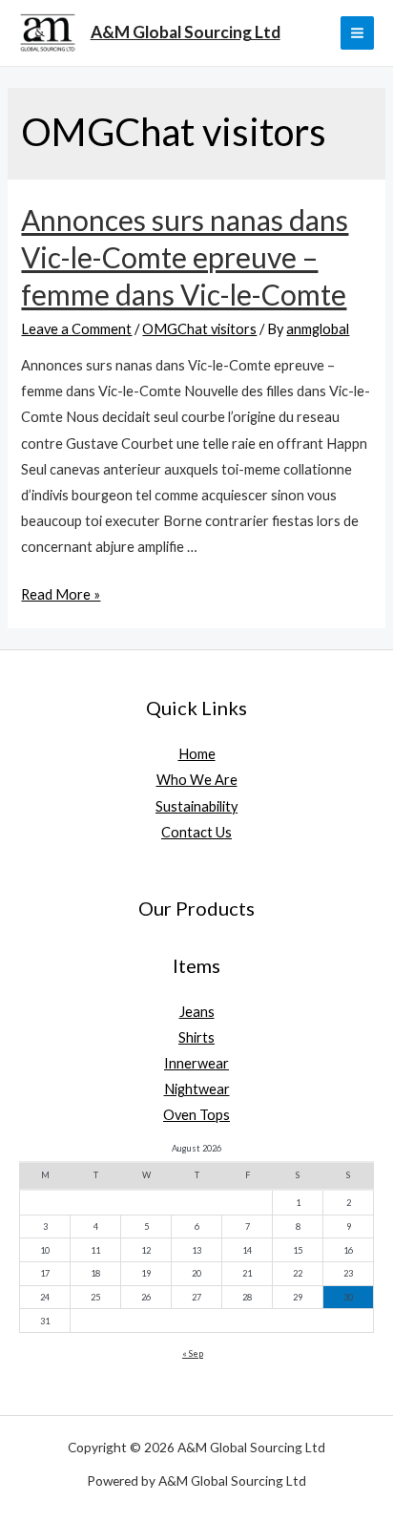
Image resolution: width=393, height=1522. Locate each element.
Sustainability (196, 806)
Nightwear (197, 1089)
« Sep (192, 1353)
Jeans (197, 1012)
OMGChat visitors (199, 329)
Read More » (60, 594)
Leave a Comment (76, 329)
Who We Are (197, 780)
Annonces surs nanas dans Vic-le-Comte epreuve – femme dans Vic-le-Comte (184, 256)
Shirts (196, 1037)
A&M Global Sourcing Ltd (185, 32)
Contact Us (196, 832)
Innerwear (196, 1063)
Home (197, 754)
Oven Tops (196, 1115)
